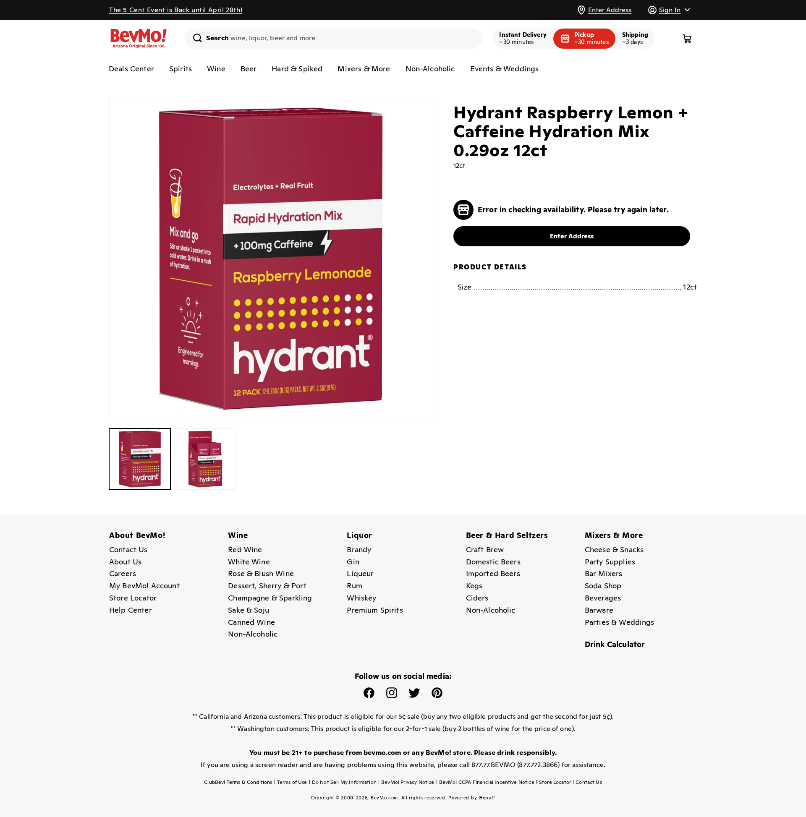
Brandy (359, 549)
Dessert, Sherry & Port (267, 585)
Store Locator (133, 598)
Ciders (477, 598)
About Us (125, 561)
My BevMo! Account (144, 585)
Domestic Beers (493, 561)
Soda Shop (603, 585)
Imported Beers (493, 573)
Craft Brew (485, 549)
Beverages (603, 598)
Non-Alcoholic (430, 68)
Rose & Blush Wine (261, 573)
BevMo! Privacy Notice (406, 782)
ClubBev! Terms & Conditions (238, 782)
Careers (122, 573)
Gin (353, 561)
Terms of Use (290, 782)
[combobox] (333, 38)
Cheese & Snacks (614, 549)
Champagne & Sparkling (270, 598)
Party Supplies (610, 561)
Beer (249, 68)
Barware (599, 610)
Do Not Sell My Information (343, 782)
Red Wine (245, 549)
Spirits (180, 68)
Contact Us (128, 549)
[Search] (194, 38)
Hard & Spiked (297, 68)
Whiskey (361, 598)
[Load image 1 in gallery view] (139, 459)
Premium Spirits (375, 610)
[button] (669, 10)
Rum (354, 585)
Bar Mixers (604, 573)
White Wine (249, 561)
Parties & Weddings (619, 622)
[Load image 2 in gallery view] (205, 459)
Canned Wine (251, 622)
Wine (216, 68)
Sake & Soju (248, 610)
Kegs (474, 585)
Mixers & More (364, 68)
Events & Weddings (504, 68)
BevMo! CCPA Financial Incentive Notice (485, 782)
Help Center (130, 610)
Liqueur (360, 573)
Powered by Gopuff (471, 798)
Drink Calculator (615, 644)
